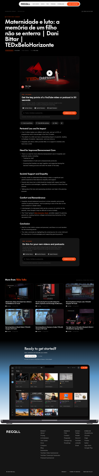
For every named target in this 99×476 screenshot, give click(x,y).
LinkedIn (78, 443)
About (42, 433)
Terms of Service (74, 471)
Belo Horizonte (39, 213)
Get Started (73, 4)
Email (77, 445)
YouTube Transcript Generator (50, 455)
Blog (42, 448)
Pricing (42, 435)
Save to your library (27, 123)
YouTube (78, 440)
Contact (66, 435)
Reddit (77, 435)
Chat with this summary (43, 123)
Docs (42, 443)
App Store (87, 445)
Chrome (87, 435)
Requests (67, 438)
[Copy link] (62, 123)
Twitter (77, 433)
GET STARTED (32, 356)
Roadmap (67, 443)
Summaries (44, 450)
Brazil (46, 213)
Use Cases (44, 440)
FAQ (65, 433)
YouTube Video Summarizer (49, 453)
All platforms (88, 433)
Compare (43, 445)
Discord (77, 438)
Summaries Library (10, 11)
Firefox (86, 440)
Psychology (21, 11)
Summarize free (69, 113)
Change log (67, 440)
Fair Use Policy (88, 471)
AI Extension (44, 438)
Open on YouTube (88, 11)
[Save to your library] (31, 285)
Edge (86, 438)
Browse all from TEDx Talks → (85, 280)
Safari (86, 443)
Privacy (64, 471)
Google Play (88, 448)
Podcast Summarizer (47, 458)
